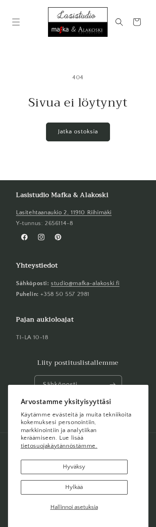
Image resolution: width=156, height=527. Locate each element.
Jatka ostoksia (78, 131)
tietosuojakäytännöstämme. (59, 446)
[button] (16, 22)
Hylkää (74, 487)
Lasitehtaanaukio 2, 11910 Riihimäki (64, 212)
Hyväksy (74, 466)
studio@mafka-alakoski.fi (85, 283)
